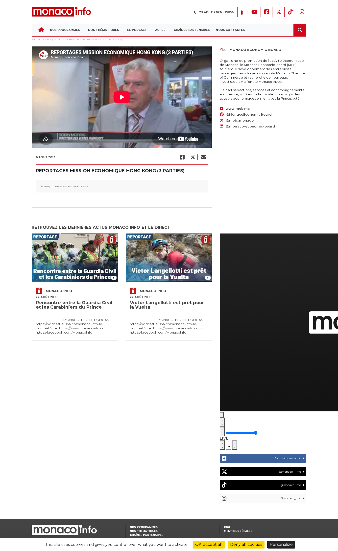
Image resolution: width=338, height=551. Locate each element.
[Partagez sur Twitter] (192, 157)
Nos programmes (144, 527)
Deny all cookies (246, 544)
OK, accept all (208, 544)
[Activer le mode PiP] (222, 445)
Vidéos (47, 39)
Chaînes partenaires (146, 535)
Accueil (36, 39)
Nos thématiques (144, 531)
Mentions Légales (238, 531)
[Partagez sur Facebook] (182, 157)
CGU (227, 527)
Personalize (281, 544)
